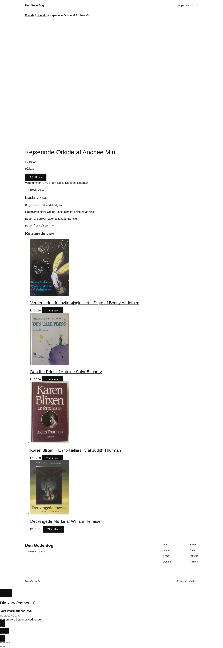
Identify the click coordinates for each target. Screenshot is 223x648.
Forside (29, 15)
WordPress (193, 581)
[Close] (6, 593)
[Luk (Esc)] (10, 642)
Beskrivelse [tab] (37, 189)
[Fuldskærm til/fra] (4, 642)
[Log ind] (193, 5)
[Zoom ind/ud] (1, 642)
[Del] (7, 642)
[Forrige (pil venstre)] (1, 646)
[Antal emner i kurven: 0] (197, 5)
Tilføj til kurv (36, 177)
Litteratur (42, 15)
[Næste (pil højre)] (4, 646)
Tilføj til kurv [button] (52, 310)
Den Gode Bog (34, 5)
